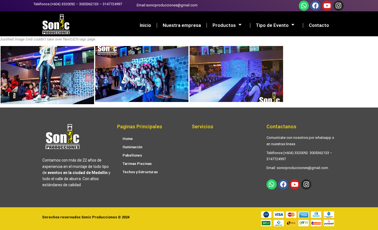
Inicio (145, 25)
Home (128, 139)
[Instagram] (338, 6)
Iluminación (132, 147)
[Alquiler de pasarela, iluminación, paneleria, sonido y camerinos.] (47, 75)
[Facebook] (315, 6)
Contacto (319, 25)
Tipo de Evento (272, 25)
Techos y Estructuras (140, 172)
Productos (224, 25)
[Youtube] (327, 6)
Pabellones (132, 155)
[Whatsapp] (304, 6)
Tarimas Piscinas (137, 164)
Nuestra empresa (182, 25)
